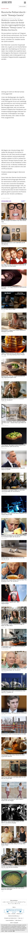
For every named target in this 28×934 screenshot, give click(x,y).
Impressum (19, 913)
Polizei (7, 8)
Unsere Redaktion (10, 920)
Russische (3, 8)
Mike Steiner (18, 920)
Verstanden (10, 931)
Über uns (20, 918)
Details (6, 931)
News (9, 913)
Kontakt (13, 913)
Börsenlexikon (14, 900)
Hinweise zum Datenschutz (10, 918)
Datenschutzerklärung (13, 916)
